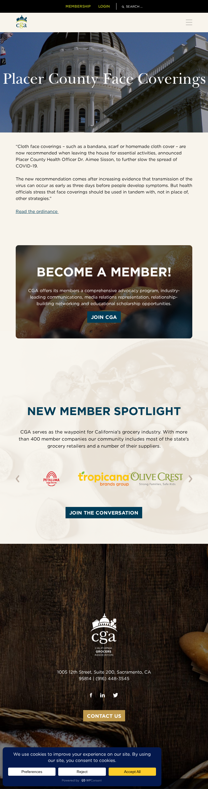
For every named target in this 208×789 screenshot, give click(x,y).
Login (104, 6)
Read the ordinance (37, 211)
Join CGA (104, 317)
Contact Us (104, 716)
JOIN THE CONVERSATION (103, 513)
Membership (78, 6)
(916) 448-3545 (112, 678)
